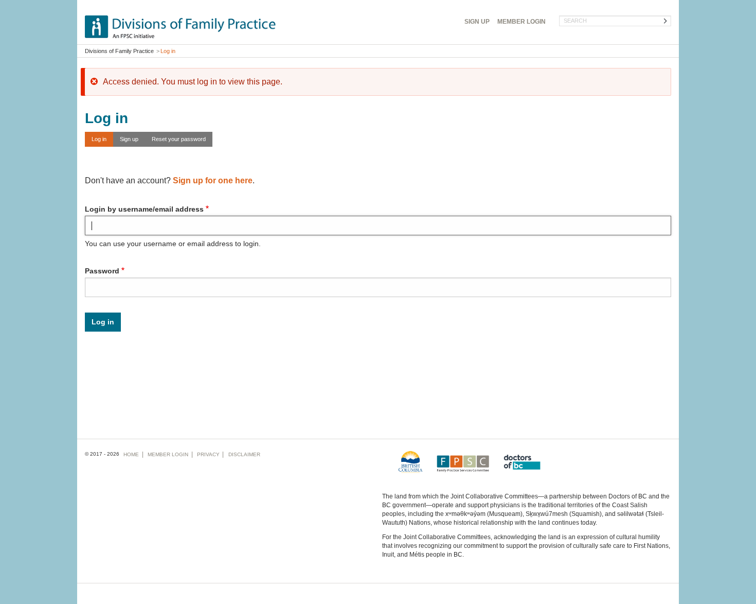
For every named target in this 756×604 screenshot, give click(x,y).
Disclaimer (244, 454)
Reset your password (179, 139)
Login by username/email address (144, 209)
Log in (99, 139)
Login (521, 21)
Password (102, 271)
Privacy (208, 454)
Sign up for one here (213, 180)
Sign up (129, 139)
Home (131, 454)
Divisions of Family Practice (119, 51)
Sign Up (477, 21)
